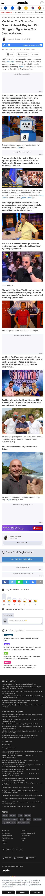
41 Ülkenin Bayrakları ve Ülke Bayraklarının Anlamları (18, 798)
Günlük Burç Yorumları (10, 819)
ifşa (19, 147)
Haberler (5, 17)
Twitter (5, 815)
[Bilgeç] (39, 8)
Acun (21, 67)
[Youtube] (16, 849)
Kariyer (23, 830)
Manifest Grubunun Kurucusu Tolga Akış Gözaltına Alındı (20, 724)
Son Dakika (37, 819)
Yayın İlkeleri (25, 835)
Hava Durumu (6, 744)
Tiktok (28, 819)
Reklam (4, 840)
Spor (5, 653)
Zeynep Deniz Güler (19, 39)
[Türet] (32, 8)
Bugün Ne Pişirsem (9, 823)
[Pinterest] (21, 849)
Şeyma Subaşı (26, 198)
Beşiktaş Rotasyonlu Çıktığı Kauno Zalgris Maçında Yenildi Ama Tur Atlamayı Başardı (22, 657)
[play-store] (19, 858)
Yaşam (6, 644)
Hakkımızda (5, 830)
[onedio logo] (21, 870)
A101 (21, 819)
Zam (20, 815)
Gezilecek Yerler (23, 823)
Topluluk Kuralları (7, 838)
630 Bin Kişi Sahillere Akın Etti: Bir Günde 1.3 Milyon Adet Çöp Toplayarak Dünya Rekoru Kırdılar (22, 648)
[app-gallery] (31, 858)
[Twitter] (12, 849)
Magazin (12, 17)
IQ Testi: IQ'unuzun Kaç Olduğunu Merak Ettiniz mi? (18, 806)
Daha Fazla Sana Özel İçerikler (21, 559)
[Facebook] (8, 849)
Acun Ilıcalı (10, 62)
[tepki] (4, 601)
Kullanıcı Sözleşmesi (28, 833)
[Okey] (12, 8)
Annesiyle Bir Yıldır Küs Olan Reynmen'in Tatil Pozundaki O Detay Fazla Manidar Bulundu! (20, 667)
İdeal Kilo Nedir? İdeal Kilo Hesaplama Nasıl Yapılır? (18, 787)
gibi (9, 500)
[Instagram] (3, 849)
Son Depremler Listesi (9, 748)
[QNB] (25, 8)
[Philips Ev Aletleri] (5, 8)
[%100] (19, 8)
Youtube (27, 815)
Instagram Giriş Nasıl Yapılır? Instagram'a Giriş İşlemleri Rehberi (22, 795)
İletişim (4, 843)
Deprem (12, 815)
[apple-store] (7, 858)
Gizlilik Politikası (7, 835)
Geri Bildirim (6, 833)
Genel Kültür (8, 635)
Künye (23, 838)
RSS (22, 840)
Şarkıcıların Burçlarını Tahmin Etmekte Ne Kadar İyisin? (21, 639)
